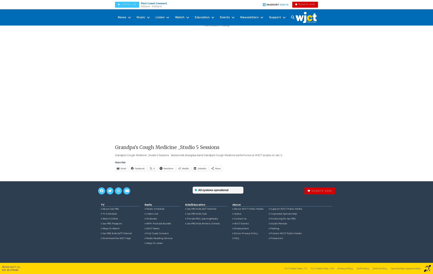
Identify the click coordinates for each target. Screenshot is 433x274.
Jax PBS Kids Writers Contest (203, 223)
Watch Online (110, 218)
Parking (274, 228)
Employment (241, 228)
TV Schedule (109, 214)
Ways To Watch (111, 228)
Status (237, 214)
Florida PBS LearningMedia (202, 218)
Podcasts (151, 218)
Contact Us (240, 218)
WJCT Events (241, 223)
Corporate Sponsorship (283, 214)
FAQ (236, 238)
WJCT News (152, 228)
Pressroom (276, 238)
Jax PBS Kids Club (197, 214)
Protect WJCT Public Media (286, 233)
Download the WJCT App (116, 238)
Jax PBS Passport (112, 223)
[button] (292, 17)
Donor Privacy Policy (246, 233)
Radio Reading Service (159, 238)
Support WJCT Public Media (286, 209)
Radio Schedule (155, 209)
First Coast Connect (154, 3)
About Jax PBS (110, 209)
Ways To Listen (154, 243)
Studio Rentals (278, 223)
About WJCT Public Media (248, 209)
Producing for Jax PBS (283, 218)
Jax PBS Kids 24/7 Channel (117, 233)
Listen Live (152, 214)
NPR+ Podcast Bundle (158, 223)
